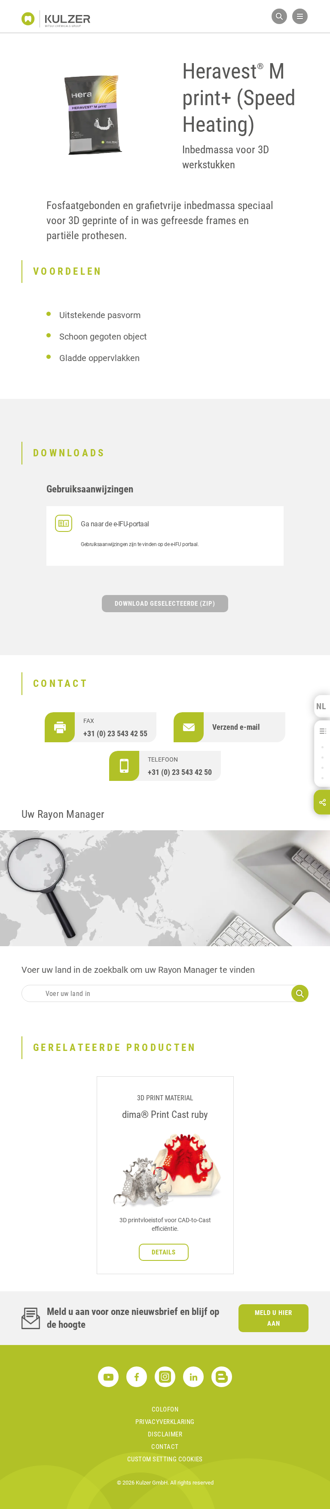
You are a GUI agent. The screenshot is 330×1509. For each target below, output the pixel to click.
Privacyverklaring (165, 1422)
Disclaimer (165, 1434)
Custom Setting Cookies (165, 1459)
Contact (164, 1447)
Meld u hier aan (273, 1318)
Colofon (165, 1409)
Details (164, 1252)
